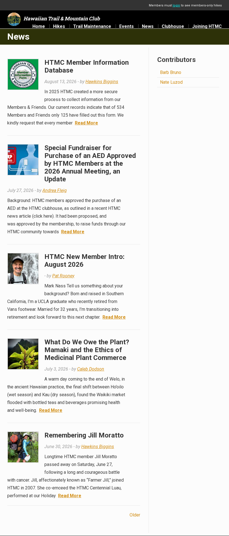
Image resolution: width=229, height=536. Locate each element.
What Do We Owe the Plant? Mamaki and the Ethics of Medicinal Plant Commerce (86, 350)
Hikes (59, 26)
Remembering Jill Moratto (84, 435)
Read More (86, 123)
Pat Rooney (63, 275)
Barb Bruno (170, 72)
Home (38, 26)
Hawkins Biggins (101, 81)
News (148, 26)
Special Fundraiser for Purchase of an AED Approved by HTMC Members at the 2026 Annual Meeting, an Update (90, 163)
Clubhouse (173, 26)
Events (126, 26)
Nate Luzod (171, 82)
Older (135, 515)
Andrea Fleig (54, 190)
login (176, 5)
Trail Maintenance (92, 26)
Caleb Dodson (90, 369)
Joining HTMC (207, 26)
